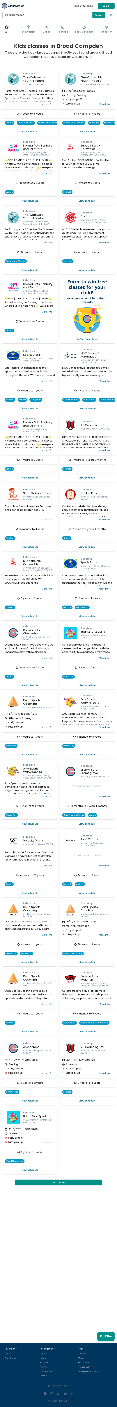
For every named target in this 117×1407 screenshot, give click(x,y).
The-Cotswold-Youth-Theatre (34, 79)
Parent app (10, 1358)
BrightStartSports (92, 632)
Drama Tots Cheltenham (32, 631)
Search (99, 15)
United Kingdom (61, 1385)
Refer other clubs (87, 339)
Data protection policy (89, 1371)
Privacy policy (85, 1367)
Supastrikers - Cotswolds (90, 147)
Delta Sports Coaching (32, 908)
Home (43, 1358)
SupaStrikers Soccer (37, 493)
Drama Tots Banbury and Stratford (37, 147)
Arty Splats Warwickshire (89, 701)
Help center (83, 1362)
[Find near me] (111, 15)
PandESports (89, 839)
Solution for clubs (83, 5)
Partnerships (46, 1371)
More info (47, 104)
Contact (82, 1353)
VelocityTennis (33, 840)
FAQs (80, 1358)
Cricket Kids (88, 493)
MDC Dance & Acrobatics (89, 355)
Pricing (43, 1367)
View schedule (29, 131)
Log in (106, 5)
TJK (82, 216)
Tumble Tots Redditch (89, 978)
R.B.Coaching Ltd (92, 425)
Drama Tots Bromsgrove (89, 771)
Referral (43, 1375)
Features (44, 1362)
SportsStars (31, 355)
